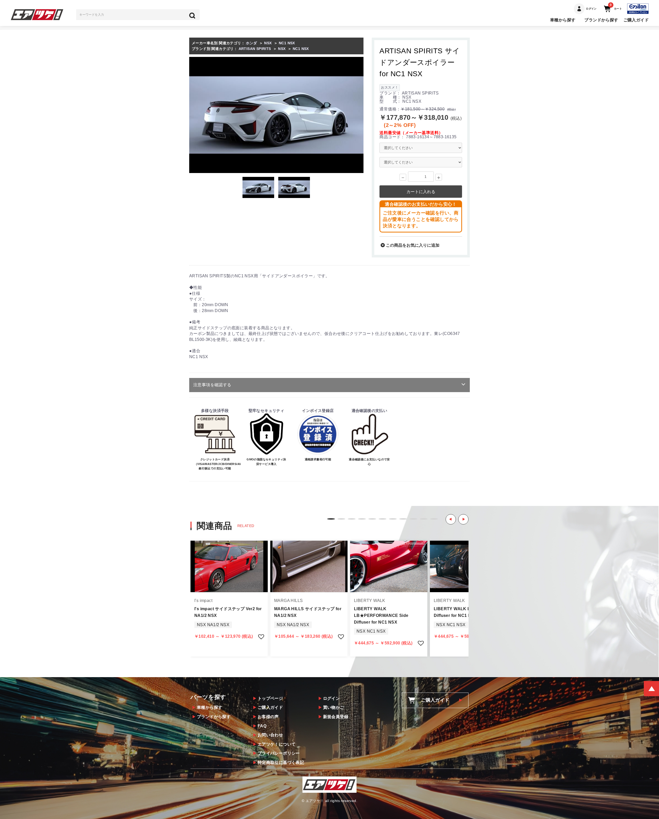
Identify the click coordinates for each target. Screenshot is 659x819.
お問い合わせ (270, 735)
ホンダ (251, 43)
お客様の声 (268, 716)
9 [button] (413, 519)
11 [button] (434, 519)
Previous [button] (451, 519)
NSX (268, 43)
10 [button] (424, 519)
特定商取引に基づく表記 (281, 762)
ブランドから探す (601, 20)
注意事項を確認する (212, 385)
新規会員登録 (335, 716)
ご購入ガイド (636, 20)
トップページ (270, 698)
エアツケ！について (277, 744)
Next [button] (463, 519)
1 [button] (331, 519)
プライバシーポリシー (279, 753)
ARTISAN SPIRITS (255, 49)
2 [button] (341, 519)
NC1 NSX (287, 43)
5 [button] (372, 519)
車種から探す (562, 20)
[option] (276, 115)
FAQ (262, 726)
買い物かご (333, 707)
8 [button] (403, 519)
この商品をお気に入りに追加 (412, 245)
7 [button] (393, 519)
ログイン (331, 698)
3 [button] (351, 519)
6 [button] (382, 519)
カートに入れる (420, 191)
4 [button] (362, 519)
